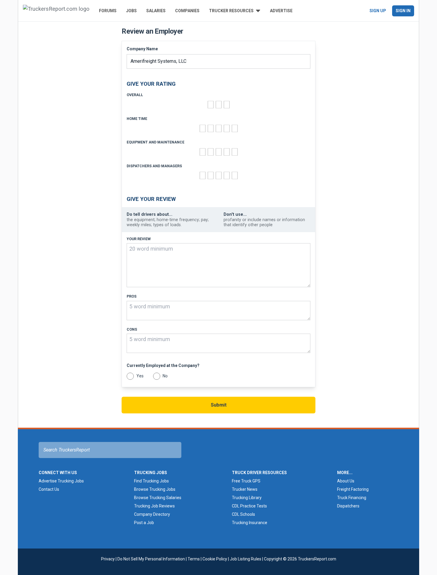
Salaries (156, 10)
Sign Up (378, 10)
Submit (219, 405)
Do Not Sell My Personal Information (151, 559)
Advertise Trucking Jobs (61, 481)
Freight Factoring (353, 489)
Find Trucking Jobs (151, 481)
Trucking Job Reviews (154, 506)
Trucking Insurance (249, 522)
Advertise (281, 10)
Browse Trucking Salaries (157, 497)
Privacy (108, 559)
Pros (131, 296)
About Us (345, 481)
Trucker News (244, 489)
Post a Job (144, 522)
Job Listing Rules (245, 559)
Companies (187, 10)
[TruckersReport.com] (56, 11)
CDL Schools (243, 514)
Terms (194, 559)
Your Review (139, 239)
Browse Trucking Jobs (154, 489)
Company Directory (152, 514)
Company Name (142, 48)
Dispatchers (348, 506)
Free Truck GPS (246, 481)
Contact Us (49, 489)
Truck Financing (351, 497)
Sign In (403, 10)
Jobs (131, 10)
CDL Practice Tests (249, 506)
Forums (108, 10)
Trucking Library (247, 497)
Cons (132, 329)
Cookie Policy (214, 559)
